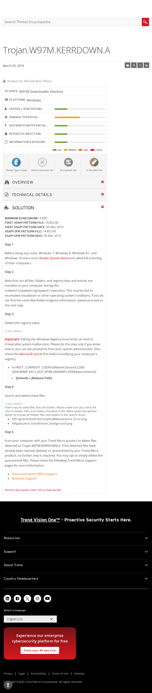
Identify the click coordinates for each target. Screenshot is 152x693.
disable (55, 258)
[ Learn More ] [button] (13, 331)
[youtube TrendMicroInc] (47, 598)
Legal (21, 673)
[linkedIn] (146, 65)
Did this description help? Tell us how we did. (33, 490)
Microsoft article (30, 354)
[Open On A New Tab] (140, 65)
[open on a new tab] (27, 598)
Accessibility (38, 673)
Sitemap (79, 673)
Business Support (24, 478)
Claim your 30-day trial (38, 649)
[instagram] (37, 598)
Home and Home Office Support (34, 474)
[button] (55, 194)
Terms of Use (60, 673)
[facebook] (134, 65)
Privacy (8, 673)
